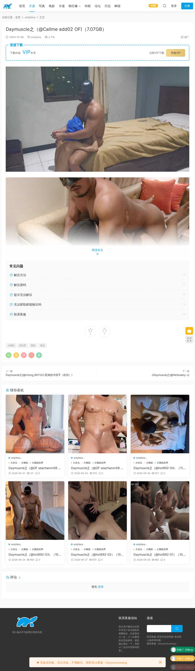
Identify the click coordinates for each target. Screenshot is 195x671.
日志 (108, 6)
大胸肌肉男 (37, 462)
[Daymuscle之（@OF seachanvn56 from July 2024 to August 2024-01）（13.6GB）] (97, 424)
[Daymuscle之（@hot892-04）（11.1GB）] (160, 424)
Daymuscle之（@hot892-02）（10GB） (97, 554)
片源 (32, 6)
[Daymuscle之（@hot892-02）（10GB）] (97, 510)
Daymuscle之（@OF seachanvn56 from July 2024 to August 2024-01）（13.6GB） (97, 468)
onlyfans (36, 37)
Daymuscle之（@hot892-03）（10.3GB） (35, 554)
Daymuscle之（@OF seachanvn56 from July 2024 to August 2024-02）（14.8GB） (35, 468)
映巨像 (73, 6)
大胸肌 (11, 345)
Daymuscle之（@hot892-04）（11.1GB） (158, 468)
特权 (88, 6)
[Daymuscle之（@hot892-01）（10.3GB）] (160, 510)
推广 (186, 37)
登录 (101, 586)
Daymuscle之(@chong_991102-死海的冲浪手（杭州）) (39, 374)
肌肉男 (22, 345)
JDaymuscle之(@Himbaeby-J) (170, 374)
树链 (117, 6)
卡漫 (62, 6)
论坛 (98, 6)
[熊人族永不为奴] (7, 5)
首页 (22, 6)
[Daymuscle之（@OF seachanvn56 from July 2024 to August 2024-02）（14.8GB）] (35, 424)
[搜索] (164, 6)
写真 (42, 6)
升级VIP (175, 52)
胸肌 (33, 345)
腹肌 (42, 345)
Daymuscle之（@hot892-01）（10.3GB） (159, 554)
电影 (52, 6)
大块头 (13, 462)
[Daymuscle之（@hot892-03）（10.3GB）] (35, 510)
